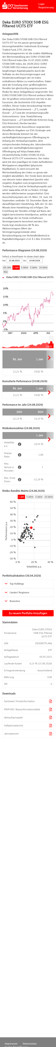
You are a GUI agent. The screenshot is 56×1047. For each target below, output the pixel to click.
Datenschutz (30, 1043)
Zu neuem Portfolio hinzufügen (28, 613)
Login (41, 4)
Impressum (11, 1043)
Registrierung (46, 7)
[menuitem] (51, 342)
